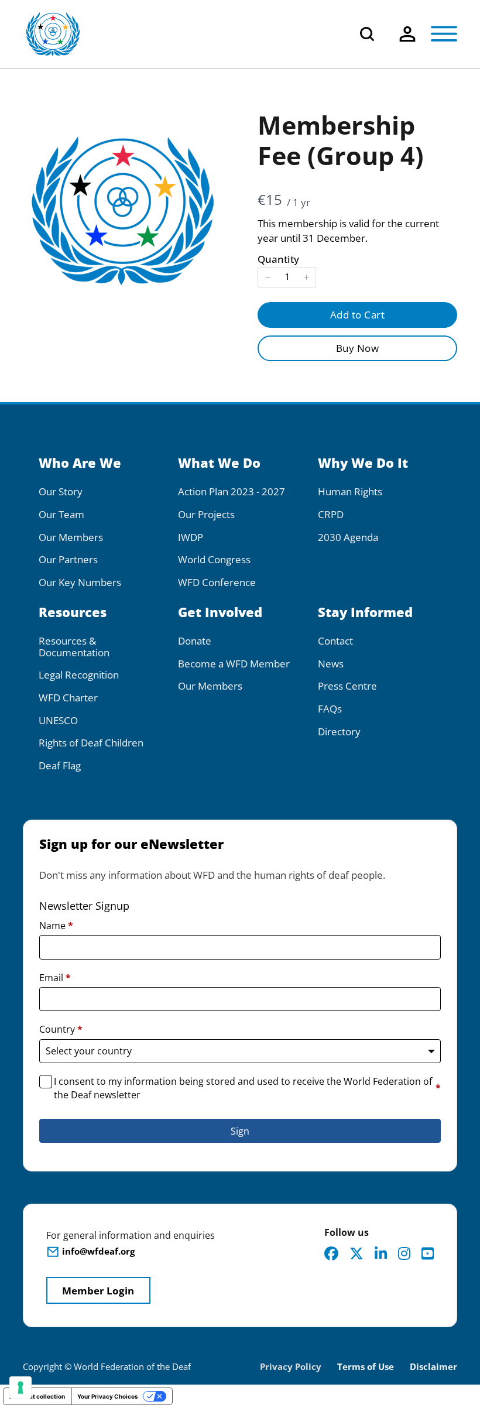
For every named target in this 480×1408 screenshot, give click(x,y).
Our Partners (68, 560)
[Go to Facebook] (331, 1253)
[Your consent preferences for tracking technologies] (20, 1387)
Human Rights (350, 492)
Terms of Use (365, 1366)
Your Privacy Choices (107, 1396)
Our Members (71, 537)
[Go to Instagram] (404, 1253)
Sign (240, 1131)
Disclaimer (433, 1366)
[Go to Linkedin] (381, 1253)
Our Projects (206, 514)
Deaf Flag (60, 766)
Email (55, 977)
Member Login (98, 1290)
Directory (339, 732)
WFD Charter (68, 698)
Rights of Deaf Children (91, 743)
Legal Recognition (79, 675)
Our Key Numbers (80, 582)
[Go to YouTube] (427, 1253)
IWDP (190, 537)
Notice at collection (37, 1396)
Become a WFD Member (234, 664)
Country (61, 1029)
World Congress (214, 560)
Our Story (61, 492)
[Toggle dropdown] (407, 34)
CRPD (331, 514)
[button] (267, 277)
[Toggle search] (367, 34)
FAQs (330, 709)
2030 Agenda (348, 537)
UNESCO (58, 721)
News (331, 664)
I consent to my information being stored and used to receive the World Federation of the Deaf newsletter (247, 1088)
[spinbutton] (287, 277)
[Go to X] (356, 1253)
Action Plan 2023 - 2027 (231, 492)
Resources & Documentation (74, 646)
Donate (194, 641)
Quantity (278, 259)
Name (56, 925)
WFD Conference (217, 582)
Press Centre (347, 686)
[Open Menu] (444, 34)
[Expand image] (207, 125)
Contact (335, 641)
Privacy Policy (290, 1366)
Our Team (61, 514)
